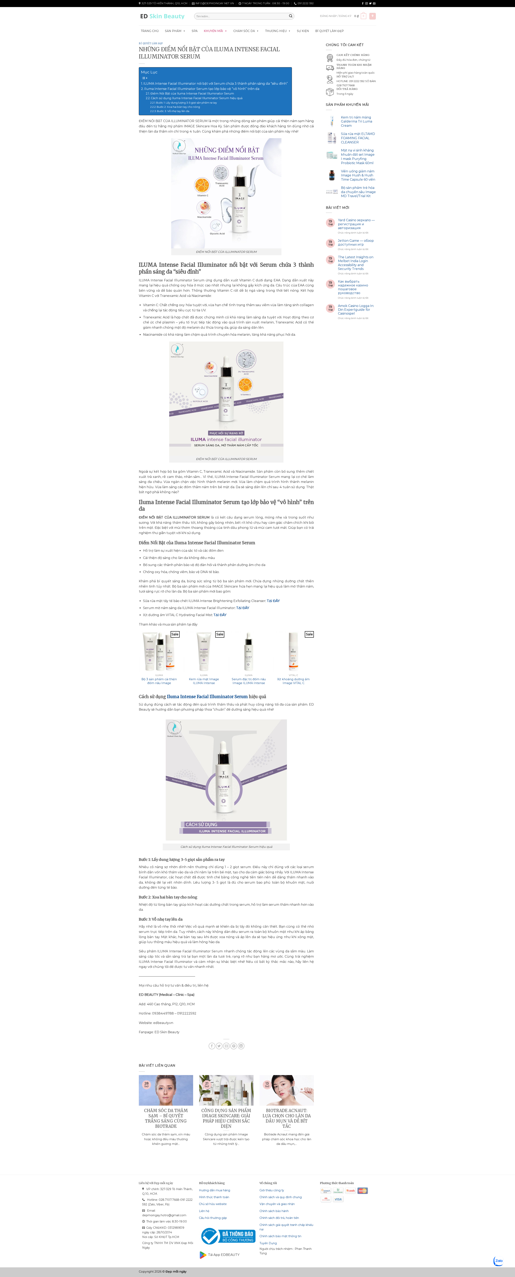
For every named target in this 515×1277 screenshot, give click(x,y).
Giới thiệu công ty (272, 1190)
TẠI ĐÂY (273, 601)
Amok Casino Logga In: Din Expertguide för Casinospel (356, 309)
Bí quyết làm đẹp (329, 31)
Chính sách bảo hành (274, 1211)
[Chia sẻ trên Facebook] (212, 1046)
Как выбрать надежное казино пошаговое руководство (353, 287)
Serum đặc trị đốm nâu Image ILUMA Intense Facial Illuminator (249, 682)
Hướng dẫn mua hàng (214, 1190)
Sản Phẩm (173, 31)
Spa (195, 31)
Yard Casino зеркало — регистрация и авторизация (356, 224)
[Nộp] (290, 16)
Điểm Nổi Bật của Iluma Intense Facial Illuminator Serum (192, 93)
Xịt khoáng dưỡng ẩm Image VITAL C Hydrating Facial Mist (293, 682)
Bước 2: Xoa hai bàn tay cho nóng (178, 106)
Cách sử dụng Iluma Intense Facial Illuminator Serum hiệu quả (196, 98)
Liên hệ (204, 1211)
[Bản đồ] (372, 16)
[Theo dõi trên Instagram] (366, 3)
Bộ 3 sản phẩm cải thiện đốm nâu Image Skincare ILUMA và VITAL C (159, 684)
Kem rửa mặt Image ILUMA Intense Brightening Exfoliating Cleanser (204, 684)
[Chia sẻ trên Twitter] (219, 1046)
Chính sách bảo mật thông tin (280, 1236)
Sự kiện (303, 31)
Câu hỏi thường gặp (213, 1218)
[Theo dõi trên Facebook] (363, 3)
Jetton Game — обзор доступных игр (356, 242)
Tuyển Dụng (268, 1243)
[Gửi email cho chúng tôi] (374, 3)
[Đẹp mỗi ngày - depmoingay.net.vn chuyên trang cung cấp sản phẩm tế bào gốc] (163, 16)
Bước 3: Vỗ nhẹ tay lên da (173, 111)
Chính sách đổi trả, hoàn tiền (279, 1218)
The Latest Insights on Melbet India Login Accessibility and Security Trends (355, 263)
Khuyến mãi (213, 31)
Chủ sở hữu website (213, 1204)
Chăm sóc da (244, 31)
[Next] (315, 1115)
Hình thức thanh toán (214, 1197)
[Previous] (138, 1115)
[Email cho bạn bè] (226, 1046)
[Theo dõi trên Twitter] (370, 3)
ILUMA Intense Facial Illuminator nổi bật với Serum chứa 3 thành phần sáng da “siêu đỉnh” (215, 83)
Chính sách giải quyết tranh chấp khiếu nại (286, 1227)
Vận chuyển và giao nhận (277, 1204)
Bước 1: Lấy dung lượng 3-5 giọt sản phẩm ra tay (186, 102)
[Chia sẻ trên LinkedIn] (241, 1046)
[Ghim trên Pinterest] (233, 1046)
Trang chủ (150, 31)
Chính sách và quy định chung (281, 1197)
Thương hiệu (276, 31)
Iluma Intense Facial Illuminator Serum (207, 696)
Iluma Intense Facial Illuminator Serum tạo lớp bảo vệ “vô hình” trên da (201, 89)
